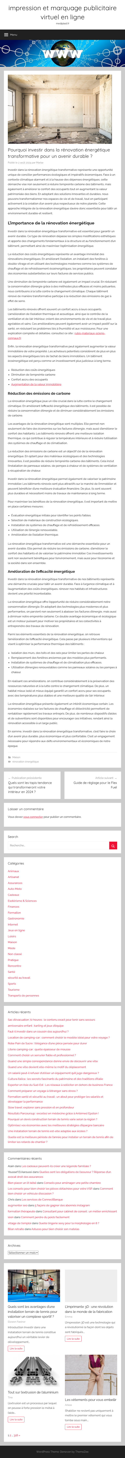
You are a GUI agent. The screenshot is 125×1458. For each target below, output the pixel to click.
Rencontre (14, 965)
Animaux (13, 871)
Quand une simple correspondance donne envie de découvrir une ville (53, 1061)
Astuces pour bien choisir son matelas (55, 1229)
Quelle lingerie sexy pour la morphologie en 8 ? (69, 1223)
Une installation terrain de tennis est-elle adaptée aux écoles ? (47, 1131)
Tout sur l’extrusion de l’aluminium (33, 1392)
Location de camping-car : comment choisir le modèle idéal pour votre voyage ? (59, 1037)
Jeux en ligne (16, 930)
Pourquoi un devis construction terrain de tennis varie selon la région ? (52, 1119)
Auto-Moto (15, 888)
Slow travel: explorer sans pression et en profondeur (41, 1107)
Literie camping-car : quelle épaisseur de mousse (39, 1049)
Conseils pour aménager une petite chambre (72, 1182)
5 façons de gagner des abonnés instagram (62, 1205)
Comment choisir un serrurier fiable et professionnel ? (42, 1055)
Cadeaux (13, 894)
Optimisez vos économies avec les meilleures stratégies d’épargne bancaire (56, 1125)
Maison (16, 757)
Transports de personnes (23, 995)
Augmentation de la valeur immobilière (36, 384)
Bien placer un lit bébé (22, 1182)
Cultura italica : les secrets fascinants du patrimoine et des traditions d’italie (55, 1078)
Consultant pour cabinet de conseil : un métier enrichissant (80, 1211)
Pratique (13, 960)
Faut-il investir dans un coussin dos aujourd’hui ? (38, 1031)
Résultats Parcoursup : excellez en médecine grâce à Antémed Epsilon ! (53, 1113)
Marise (39, 162)
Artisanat (13, 877)
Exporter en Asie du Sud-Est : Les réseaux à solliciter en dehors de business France (60, 1084)
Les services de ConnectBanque (42, 1199)
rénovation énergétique (25, 761)
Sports (12, 983)
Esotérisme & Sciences (22, 900)
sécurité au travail (19, 977)
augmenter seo (17, 1205)
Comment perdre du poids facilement (45, 1217)
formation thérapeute (21, 1211)
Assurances (15, 883)
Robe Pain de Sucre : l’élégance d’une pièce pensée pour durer (47, 1043)
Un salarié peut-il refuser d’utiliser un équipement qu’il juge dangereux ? (53, 1073)
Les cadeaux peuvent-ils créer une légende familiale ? (56, 1166)
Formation (14, 912)
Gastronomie (16, 918)
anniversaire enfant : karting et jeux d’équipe (36, 1025)
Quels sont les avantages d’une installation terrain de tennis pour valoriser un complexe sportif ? (32, 1312)
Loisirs (12, 936)
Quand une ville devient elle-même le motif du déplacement (47, 1067)
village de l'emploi (19, 1223)
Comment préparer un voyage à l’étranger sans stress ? (43, 1090)
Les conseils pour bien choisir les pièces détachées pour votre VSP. (50, 1188)
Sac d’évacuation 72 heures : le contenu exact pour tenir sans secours (51, 1019)
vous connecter (33, 816)
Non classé (15, 954)
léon (11, 1217)
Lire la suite (16, 1348)
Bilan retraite (16, 1229)
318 (16, 1435)
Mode (11, 948)
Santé (11, 971)
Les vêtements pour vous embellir (90, 1400)
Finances (13, 906)
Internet (13, 924)
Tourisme (14, 989)
